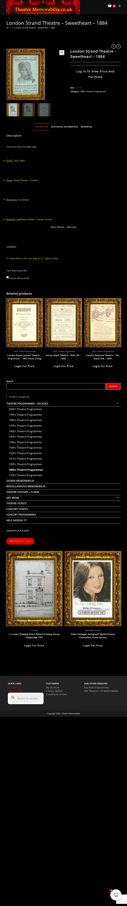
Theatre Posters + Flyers (22, 492)
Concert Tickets (17, 509)
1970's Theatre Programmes (25, 425)
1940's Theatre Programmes (25, 442)
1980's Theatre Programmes (25, 420)
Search (9, 381)
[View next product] (118, 46)
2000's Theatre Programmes (25, 409)
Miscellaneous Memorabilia (25, 486)
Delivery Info (15, 690)
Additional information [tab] (64, 126)
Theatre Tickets (16, 503)
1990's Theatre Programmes (25, 414)
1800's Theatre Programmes (93, 91)
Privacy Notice (54, 690)
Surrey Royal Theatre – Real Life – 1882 (63, 357)
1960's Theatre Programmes (25, 431)
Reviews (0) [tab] (86, 126)
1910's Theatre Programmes (25, 458)
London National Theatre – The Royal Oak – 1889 (102, 357)
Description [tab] (41, 126)
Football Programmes (96, 687)
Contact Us (14, 687)
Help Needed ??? (16, 520)
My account (52, 687)
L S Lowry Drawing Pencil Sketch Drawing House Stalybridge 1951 (34, 636)
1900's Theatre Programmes (25, 464)
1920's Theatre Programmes (25, 453)
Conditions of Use (56, 694)
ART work (12, 497)
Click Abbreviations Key (16, 270)
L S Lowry (34, 630)
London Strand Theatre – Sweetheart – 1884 (34, 27)
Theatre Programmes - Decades (27, 403)
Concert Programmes (21, 514)
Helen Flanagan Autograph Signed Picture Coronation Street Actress (93, 636)
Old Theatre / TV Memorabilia (101, 690)
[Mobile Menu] (118, 5)
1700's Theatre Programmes (25, 475)
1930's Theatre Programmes (25, 447)
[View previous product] (114, 46)
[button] (61, 52)
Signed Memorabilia (20, 480)
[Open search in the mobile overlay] (26, 698)
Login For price (24, 366)
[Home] (7, 27)
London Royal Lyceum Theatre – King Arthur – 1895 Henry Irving (24, 357)
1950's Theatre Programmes (25, 436)
